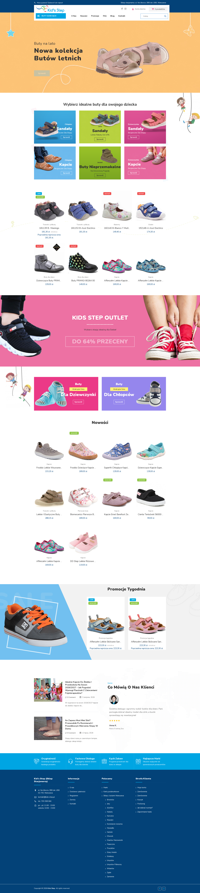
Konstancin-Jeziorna (114, 824)
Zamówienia (142, 791)
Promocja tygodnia (105, 638)
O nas (73, 16)
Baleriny (117, 225)
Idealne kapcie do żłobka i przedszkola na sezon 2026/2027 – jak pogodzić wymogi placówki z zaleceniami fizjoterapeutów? (81, 687)
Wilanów (110, 868)
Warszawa (162, 3)
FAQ (104, 16)
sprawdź (100, 139)
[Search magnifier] (165, 16)
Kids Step (51, 888)
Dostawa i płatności (77, 791)
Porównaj (141, 804)
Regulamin (74, 795)
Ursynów (110, 860)
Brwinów (110, 800)
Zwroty (72, 800)
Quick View (51, 227)
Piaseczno (111, 844)
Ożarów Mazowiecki (115, 840)
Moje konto (141, 787)
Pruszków (111, 848)
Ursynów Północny (114, 864)
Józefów (110, 808)
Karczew (110, 816)
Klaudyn (110, 820)
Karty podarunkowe (111, 791)
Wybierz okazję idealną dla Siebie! (100, 329)
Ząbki (109, 872)
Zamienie (110, 876)
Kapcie (116, 277)
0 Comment (71, 697)
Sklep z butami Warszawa (113, 795)
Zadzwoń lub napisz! (55, 3)
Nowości (83, 16)
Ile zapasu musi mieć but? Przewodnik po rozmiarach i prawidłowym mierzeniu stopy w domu (81, 724)
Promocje (95, 16)
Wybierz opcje (47, 227)
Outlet (150, 225)
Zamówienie (142, 795)
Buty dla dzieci (49, 277)
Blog (112, 16)
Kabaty (110, 812)
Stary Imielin (112, 852)
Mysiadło (110, 828)
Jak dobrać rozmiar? (145, 808)
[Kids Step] (50, 9)
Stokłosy (110, 856)
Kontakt (121, 16)
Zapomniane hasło (144, 812)
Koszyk (140, 800)
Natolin (110, 832)
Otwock (110, 836)
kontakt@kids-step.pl (46, 797)
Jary (108, 804)
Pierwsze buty (83, 511)
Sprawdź (42, 69)
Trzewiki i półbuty (49, 225)
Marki (105, 787)
